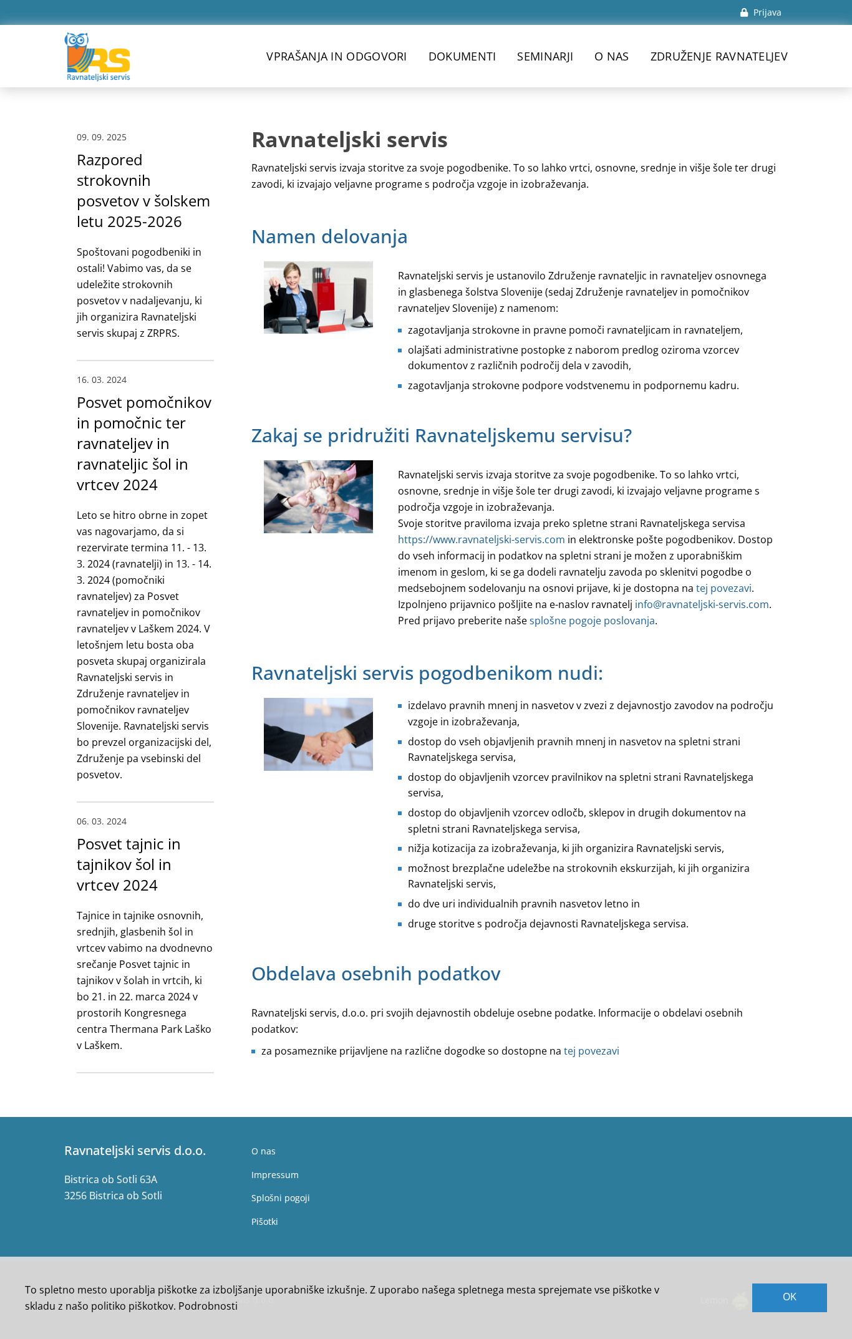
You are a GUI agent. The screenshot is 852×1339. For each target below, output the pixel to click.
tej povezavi (724, 588)
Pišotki (264, 1221)
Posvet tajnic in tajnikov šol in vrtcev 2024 (129, 864)
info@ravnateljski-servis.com (702, 604)
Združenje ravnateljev (719, 56)
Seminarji (545, 56)
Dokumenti (462, 56)
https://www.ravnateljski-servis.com (481, 539)
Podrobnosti (208, 1306)
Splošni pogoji (280, 1198)
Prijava (766, 12)
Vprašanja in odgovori (336, 56)
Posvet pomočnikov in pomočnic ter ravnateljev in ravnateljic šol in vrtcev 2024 (144, 443)
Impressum (275, 1175)
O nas (611, 56)
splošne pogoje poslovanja (592, 620)
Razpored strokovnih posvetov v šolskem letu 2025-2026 (143, 190)
